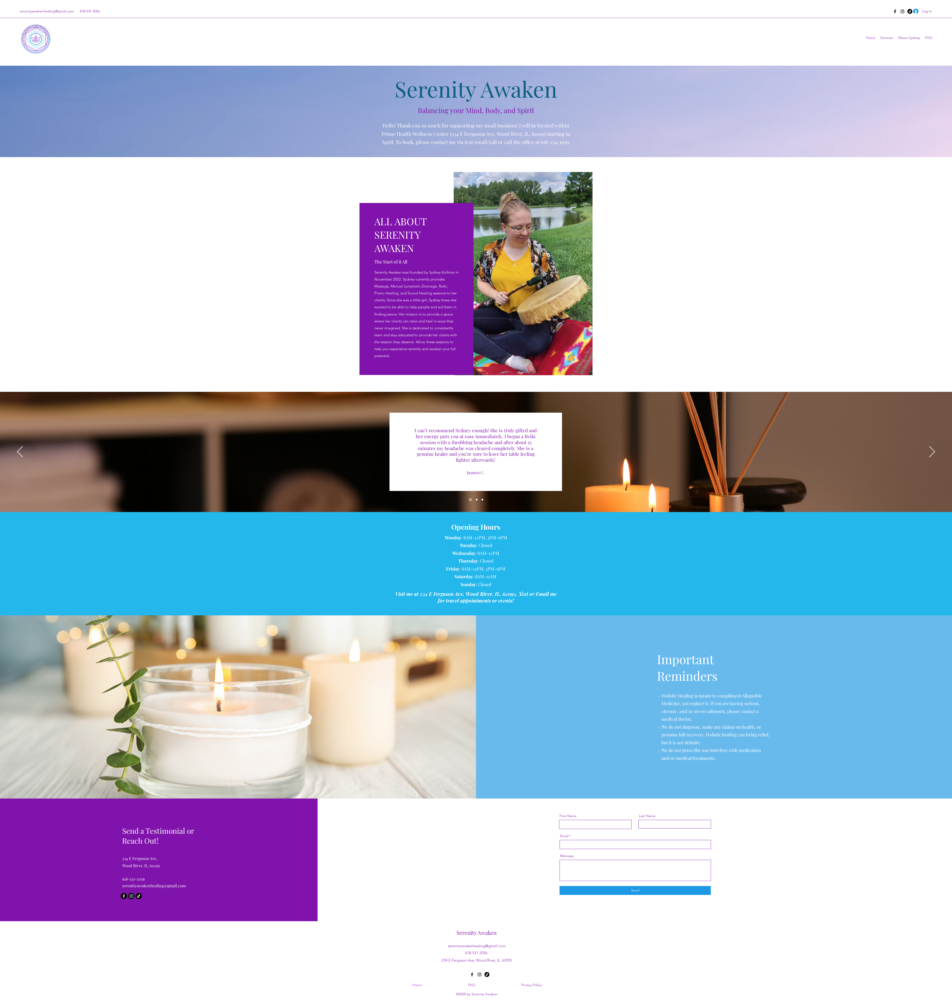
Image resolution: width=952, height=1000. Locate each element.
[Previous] (20, 452)
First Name (568, 816)
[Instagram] (902, 11)
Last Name (647, 816)
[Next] (932, 452)
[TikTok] (139, 896)
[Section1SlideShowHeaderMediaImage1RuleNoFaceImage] (470, 500)
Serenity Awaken (476, 932)
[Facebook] (894, 11)
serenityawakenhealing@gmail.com (47, 11)
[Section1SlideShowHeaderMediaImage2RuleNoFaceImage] (475, 500)
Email (564, 836)
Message (567, 855)
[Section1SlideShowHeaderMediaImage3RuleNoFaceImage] (481, 499)
